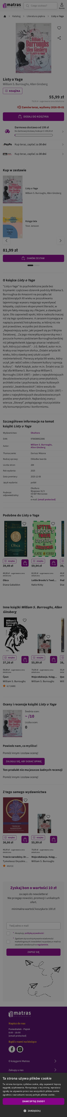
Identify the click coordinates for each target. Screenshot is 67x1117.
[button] (33, 1111)
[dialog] (33, 1095)
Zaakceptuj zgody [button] (33, 1101)
